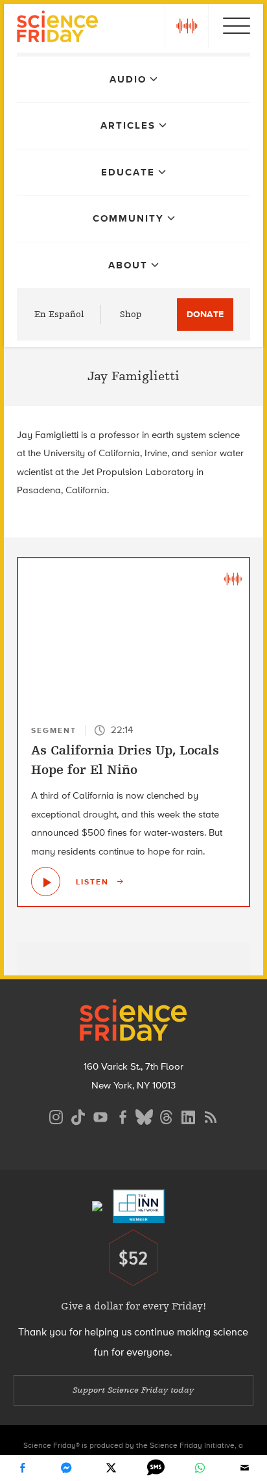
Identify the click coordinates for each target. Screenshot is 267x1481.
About (128, 265)
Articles (128, 125)
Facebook (22, 1468)
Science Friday (57, 28)
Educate (128, 172)
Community (128, 218)
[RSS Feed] (210, 1115)
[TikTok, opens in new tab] (78, 1115)
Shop (131, 314)
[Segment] (232, 577)
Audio (128, 79)
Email (245, 1468)
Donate (205, 314)
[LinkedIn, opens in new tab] (188, 1115)
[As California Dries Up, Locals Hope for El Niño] (45, 881)
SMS (155, 1468)
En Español (59, 314)
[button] (187, 26)
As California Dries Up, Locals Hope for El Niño (125, 760)
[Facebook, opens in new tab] (122, 1115)
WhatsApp (200, 1468)
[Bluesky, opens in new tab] (144, 1115)
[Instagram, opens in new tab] (56, 1115)
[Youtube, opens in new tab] (100, 1115)
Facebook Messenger (67, 1468)
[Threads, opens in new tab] (166, 1115)
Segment (53, 730)
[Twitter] (111, 1468)
